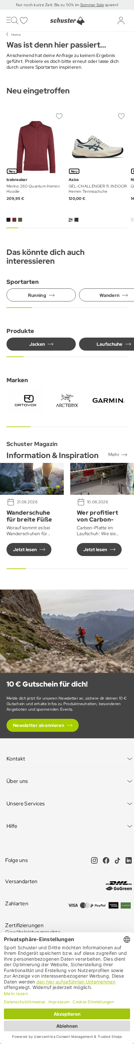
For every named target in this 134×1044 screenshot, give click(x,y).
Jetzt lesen (25, 549)
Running (37, 295)
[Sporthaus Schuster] (67, 20)
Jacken (37, 344)
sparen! (111, 4)
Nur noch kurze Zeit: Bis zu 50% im (48, 4)
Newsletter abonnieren (38, 725)
